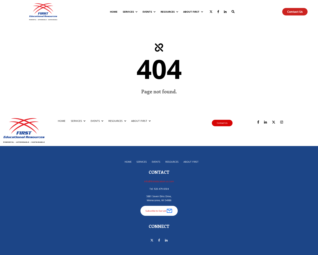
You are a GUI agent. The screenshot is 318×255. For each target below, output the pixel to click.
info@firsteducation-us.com (159, 181)
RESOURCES (168, 11)
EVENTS (147, 11)
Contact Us (295, 12)
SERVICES (128, 11)
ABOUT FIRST (191, 11)
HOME (113, 11)
